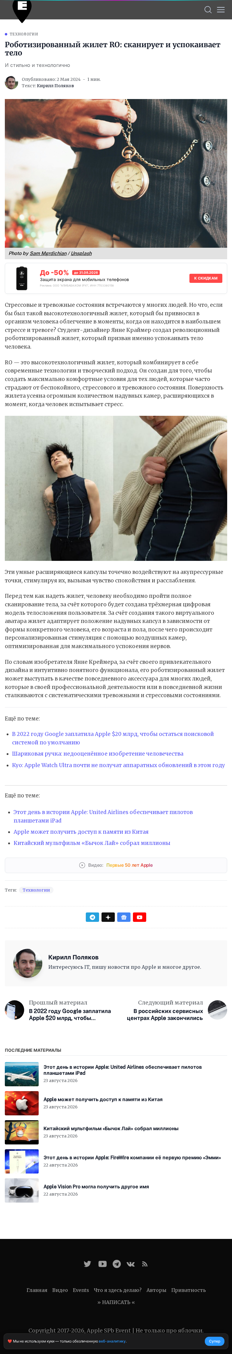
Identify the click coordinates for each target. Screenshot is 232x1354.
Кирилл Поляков (55, 85)
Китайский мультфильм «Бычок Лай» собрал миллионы (92, 843)
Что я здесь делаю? (118, 1290)
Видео (60, 1290)
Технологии (24, 34)
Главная (37, 1290)
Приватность (188, 1290)
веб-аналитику (112, 1341)
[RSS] (145, 1264)
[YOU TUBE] (102, 1264)
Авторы (156, 1290)
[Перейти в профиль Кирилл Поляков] (11, 82)
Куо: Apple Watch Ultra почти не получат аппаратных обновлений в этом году (118, 765)
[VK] (131, 1264)
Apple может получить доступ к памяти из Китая (81, 832)
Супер (214, 1341)
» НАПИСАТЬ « (116, 1302)
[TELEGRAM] (117, 1264)
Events (81, 1290)
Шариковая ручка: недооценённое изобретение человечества (97, 753)
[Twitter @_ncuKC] (87, 1264)
